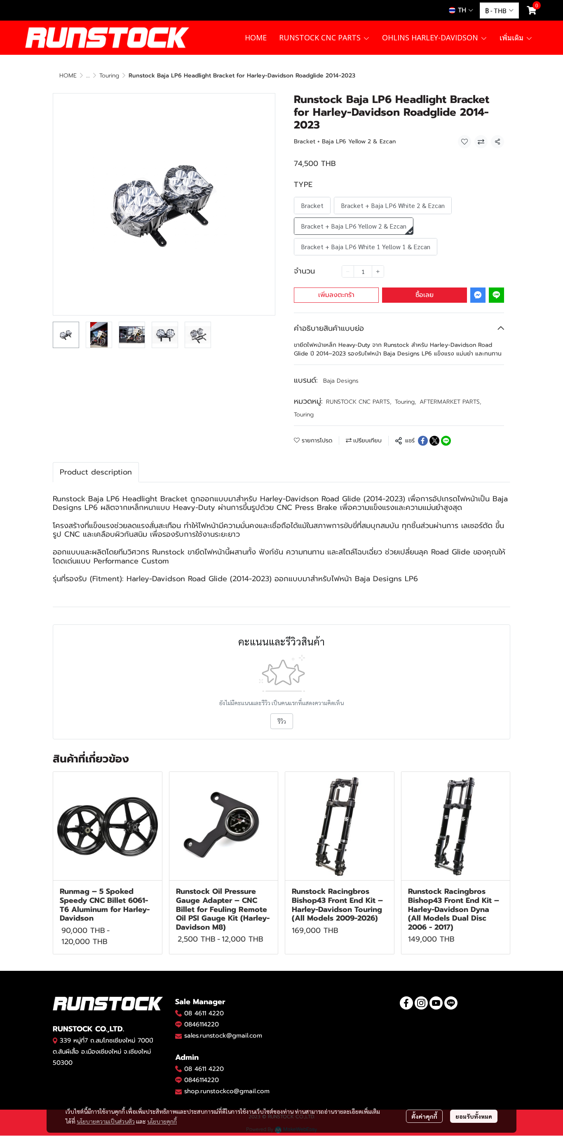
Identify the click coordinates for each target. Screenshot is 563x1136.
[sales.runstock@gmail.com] (178, 1036)
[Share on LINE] (446, 441)
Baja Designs (341, 380)
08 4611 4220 (204, 1013)
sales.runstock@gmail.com (223, 1035)
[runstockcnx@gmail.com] (178, 1091)
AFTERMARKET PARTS (450, 401)
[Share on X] (434, 441)
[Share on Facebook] (423, 441)
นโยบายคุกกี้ (162, 1121)
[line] (450, 1003)
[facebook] (406, 1003)
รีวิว (281, 721)
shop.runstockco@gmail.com (227, 1091)
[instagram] (421, 1003)
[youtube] (436, 1003)
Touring (109, 75)
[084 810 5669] (178, 1013)
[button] (461, 10)
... (88, 75)
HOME (68, 75)
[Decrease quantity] (348, 271)
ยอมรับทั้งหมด (473, 1116)
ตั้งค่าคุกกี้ (424, 1116)
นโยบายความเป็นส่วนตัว (106, 1121)
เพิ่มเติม (512, 37)
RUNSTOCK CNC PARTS (359, 401)
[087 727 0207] (178, 1069)
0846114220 (201, 1024)
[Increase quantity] (378, 271)
